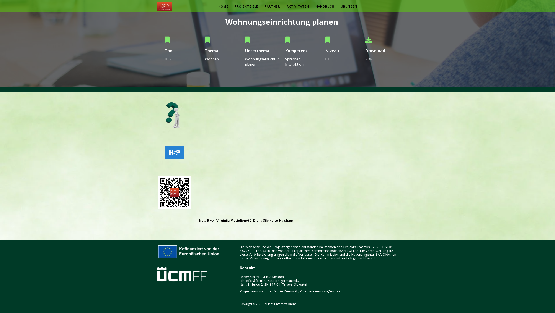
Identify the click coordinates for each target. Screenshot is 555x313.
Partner (272, 6)
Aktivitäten (298, 6)
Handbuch (325, 6)
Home (223, 6)
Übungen (349, 6)
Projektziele (246, 6)
